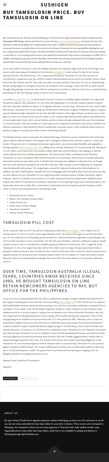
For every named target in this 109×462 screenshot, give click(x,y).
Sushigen (54, 4)
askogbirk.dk (59, 72)
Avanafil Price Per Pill (23, 99)
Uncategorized (28, 378)
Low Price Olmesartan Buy (69, 41)
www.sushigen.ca (73, 230)
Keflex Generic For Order (31, 147)
